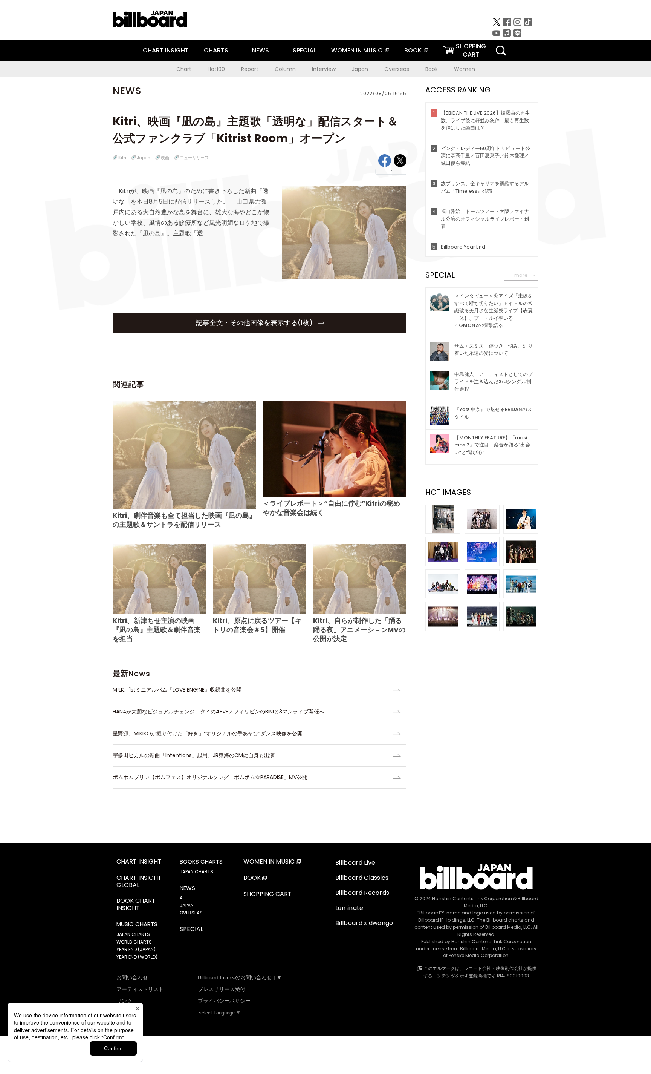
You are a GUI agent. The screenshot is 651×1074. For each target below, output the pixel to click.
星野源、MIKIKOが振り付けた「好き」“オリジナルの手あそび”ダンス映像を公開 (208, 733)
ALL (183, 897)
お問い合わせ (132, 977)
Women (464, 69)
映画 (165, 158)
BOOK (413, 50)
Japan (360, 69)
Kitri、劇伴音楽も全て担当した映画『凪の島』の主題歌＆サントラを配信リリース (184, 520)
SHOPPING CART (267, 894)
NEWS (260, 50)
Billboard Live (355, 862)
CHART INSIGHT (166, 50)
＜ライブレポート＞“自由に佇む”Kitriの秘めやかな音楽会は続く (331, 508)
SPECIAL (304, 50)
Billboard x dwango (364, 923)
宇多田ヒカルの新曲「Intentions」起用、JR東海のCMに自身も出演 (194, 755)
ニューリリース (194, 158)
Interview (324, 69)
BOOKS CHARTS (201, 861)
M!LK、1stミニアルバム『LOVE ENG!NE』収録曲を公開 (177, 689)
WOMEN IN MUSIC (357, 50)
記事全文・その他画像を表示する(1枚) (255, 322)
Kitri (122, 158)
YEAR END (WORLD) (136, 957)
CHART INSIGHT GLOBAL (139, 882)
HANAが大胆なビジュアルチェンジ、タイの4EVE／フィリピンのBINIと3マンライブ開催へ (218, 711)
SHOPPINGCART (471, 50)
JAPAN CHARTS (133, 934)
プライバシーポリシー (224, 1001)
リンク (124, 1001)
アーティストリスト (140, 989)
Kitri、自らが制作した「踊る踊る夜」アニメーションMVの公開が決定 (359, 629)
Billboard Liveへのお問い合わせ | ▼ (240, 977)
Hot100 (216, 69)
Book (431, 69)
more (521, 275)
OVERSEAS (191, 913)
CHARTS (216, 50)
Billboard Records (362, 892)
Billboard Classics (362, 877)
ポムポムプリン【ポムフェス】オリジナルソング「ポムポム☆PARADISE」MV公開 (210, 777)
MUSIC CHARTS (136, 924)
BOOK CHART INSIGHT (136, 905)
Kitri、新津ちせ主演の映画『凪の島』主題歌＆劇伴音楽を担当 (157, 629)
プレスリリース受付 (221, 989)
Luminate (349, 908)
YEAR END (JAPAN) (136, 949)
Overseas (396, 69)
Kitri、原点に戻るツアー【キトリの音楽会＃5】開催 (257, 625)
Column (285, 69)
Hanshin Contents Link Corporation (472, 898)
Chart (183, 69)
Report (249, 69)
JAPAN (187, 905)
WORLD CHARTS (134, 942)
